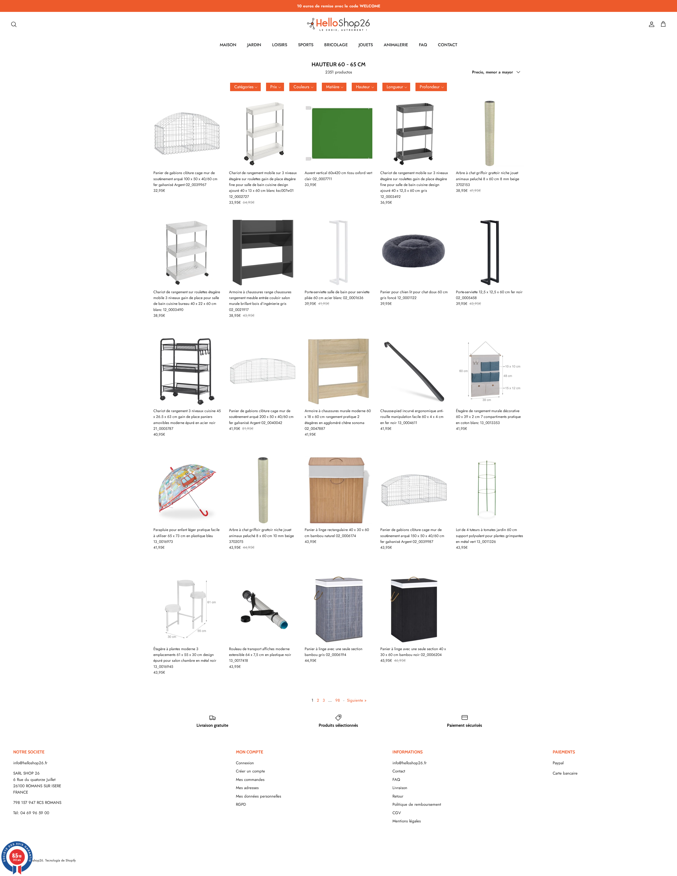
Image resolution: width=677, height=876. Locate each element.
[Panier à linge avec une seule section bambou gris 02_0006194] (338, 609)
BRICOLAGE (336, 45)
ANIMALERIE (396, 45)
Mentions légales (406, 821)
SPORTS (305, 45)
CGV (396, 813)
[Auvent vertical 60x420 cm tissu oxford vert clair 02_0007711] (338, 133)
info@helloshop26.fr (30, 763)
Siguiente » (357, 700)
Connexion (245, 763)
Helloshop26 (34, 860)
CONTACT (447, 45)
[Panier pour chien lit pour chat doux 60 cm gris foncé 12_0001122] (414, 252)
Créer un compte (250, 771)
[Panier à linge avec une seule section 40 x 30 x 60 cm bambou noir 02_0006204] (414, 609)
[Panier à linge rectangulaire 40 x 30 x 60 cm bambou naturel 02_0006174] (338, 490)
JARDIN (254, 45)
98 (337, 700)
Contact (398, 771)
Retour (397, 796)
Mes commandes (250, 779)
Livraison (399, 788)
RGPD (241, 804)
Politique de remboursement (416, 804)
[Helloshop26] (338, 24)
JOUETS (366, 45)
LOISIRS (279, 45)
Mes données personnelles (258, 796)
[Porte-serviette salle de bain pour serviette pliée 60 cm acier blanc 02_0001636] (338, 252)
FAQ (423, 45)
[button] (245, 87)
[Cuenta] (650, 24)
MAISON (228, 45)
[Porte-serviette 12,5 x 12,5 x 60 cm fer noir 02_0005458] (490, 252)
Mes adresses (247, 788)
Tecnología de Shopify (60, 860)
